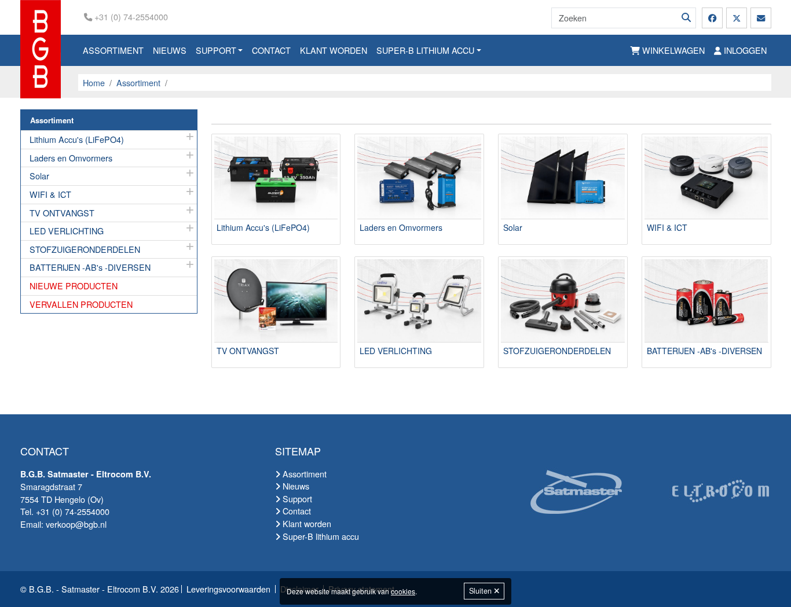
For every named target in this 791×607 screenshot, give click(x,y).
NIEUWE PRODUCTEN (74, 285)
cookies (403, 591)
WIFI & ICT (50, 194)
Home (94, 82)
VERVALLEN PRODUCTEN (81, 304)
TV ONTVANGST (62, 213)
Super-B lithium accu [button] (425, 50)
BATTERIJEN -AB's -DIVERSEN (90, 267)
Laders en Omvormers (71, 158)
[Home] (40, 48)
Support (296, 498)
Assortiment (113, 50)
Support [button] (216, 50)
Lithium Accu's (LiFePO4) (77, 139)
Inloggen (744, 50)
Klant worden (333, 50)
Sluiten (481, 591)
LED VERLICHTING (67, 231)
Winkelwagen (672, 50)
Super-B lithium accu (319, 536)
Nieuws (169, 50)
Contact (271, 50)
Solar (39, 176)
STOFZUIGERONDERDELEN (85, 249)
